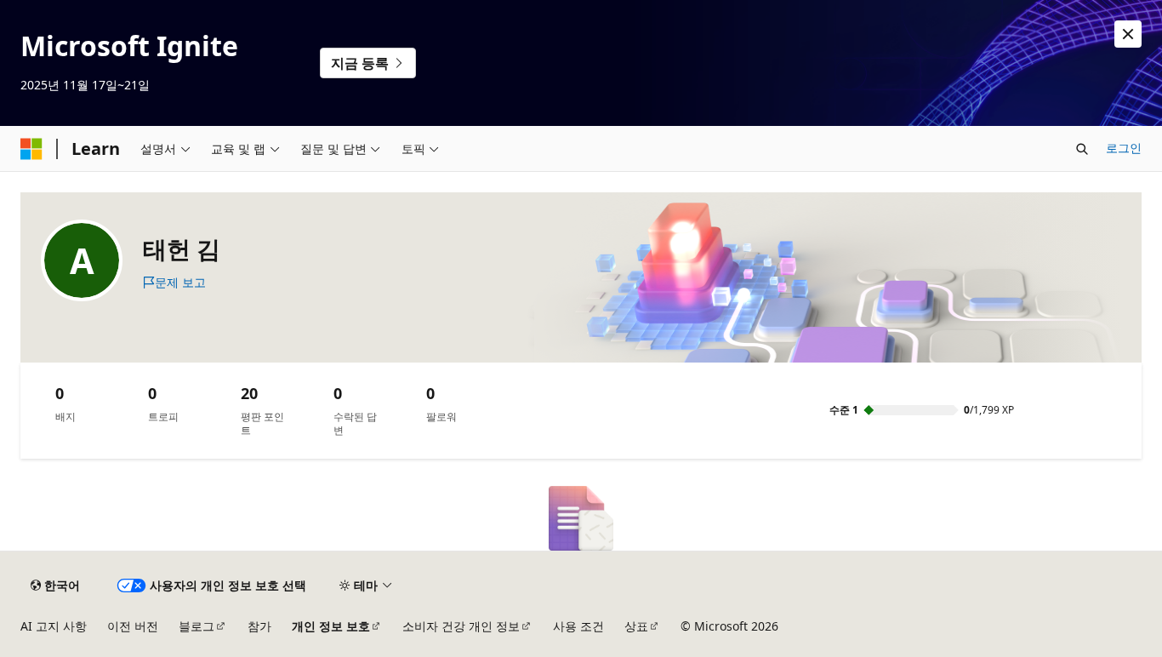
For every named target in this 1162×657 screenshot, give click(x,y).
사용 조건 (578, 626)
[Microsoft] (31, 149)
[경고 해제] (1128, 34)
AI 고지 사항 (53, 626)
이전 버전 (132, 626)
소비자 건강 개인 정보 (461, 626)
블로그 (196, 626)
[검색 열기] (1082, 149)
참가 (259, 626)
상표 (636, 626)
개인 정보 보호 (331, 626)
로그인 (1124, 148)
